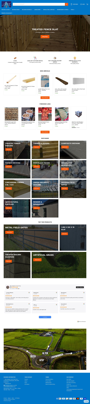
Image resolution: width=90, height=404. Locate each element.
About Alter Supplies (70, 380)
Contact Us (69, 384)
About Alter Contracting (71, 382)
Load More (45, 317)
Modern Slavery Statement (72, 385)
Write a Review (80, 287)
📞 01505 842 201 (7, 383)
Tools (72, 9)
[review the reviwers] (29, 292)
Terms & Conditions (49, 379)
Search (26, 380)
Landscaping (37, 9)
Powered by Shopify (7, 400)
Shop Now (45, 38)
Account (26, 379)
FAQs (68, 387)
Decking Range (16, 9)
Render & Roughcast (7, 13)
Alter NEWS (69, 379)
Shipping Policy (48, 382)
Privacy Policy (48, 380)
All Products (27, 384)
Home (26, 382)
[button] (3, 33)
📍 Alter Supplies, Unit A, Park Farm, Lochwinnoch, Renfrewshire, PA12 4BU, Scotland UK (11, 380)
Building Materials (27, 9)
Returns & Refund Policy (50, 384)
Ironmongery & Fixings (62, 9)
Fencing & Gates (6, 9)
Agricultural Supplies (49, 9)
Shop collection (45, 97)
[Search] (66, 4)
